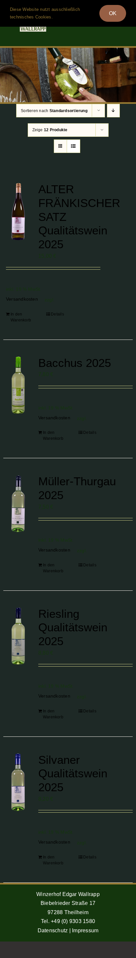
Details (57, 314)
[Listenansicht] (73, 146)
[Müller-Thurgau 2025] (18, 503)
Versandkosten (22, 299)
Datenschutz (53, 930)
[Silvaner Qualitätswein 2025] (18, 782)
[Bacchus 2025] (18, 385)
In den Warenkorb (21, 317)
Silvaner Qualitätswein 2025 (72, 773)
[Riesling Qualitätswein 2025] (18, 636)
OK (113, 13)
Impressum (85, 930)
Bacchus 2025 (74, 363)
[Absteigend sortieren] (113, 110)
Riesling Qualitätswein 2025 (72, 627)
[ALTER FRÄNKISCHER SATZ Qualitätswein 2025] (18, 211)
